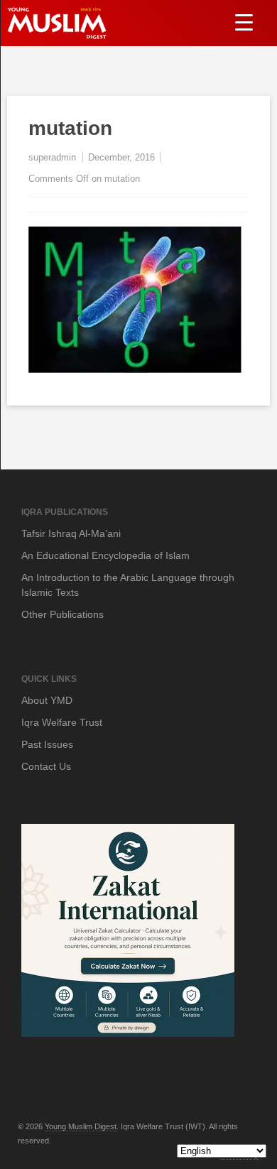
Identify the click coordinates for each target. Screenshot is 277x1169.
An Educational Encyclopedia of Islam (105, 555)
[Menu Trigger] (244, 21)
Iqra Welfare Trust (61, 722)
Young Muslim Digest (80, 1126)
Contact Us (46, 766)
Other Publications (62, 614)
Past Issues (47, 744)
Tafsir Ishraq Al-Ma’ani (71, 533)
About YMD (46, 700)
